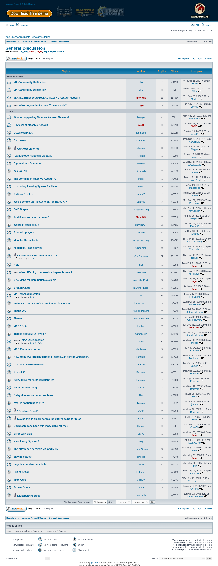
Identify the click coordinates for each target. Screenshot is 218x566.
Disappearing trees (28, 495)
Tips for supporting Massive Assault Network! (41, 117)
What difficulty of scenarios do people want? (45, 272)
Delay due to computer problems (33, 395)
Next (209, 58)
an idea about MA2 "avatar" (30, 333)
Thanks (18, 318)
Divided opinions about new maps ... (38, 255)
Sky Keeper (49, 51)
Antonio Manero (141, 311)
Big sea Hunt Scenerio (27, 163)
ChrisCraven (194, 481)
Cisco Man (140, 248)
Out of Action (21, 472)
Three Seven (141, 449)
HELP (17, 264)
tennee (194, 172)
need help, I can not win (28, 247)
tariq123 (194, 218)
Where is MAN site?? (26, 224)
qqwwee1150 (194, 164)
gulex (141, 179)
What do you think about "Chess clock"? (43, 105)
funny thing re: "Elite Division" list (34, 379)
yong (194, 157)
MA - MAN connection (27, 293)
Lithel (141, 387)
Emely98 (194, 226)
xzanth (141, 232)
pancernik (141, 495)
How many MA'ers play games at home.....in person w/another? (51, 356)
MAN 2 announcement (27, 349)
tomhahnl (141, 132)
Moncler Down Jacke (26, 240)
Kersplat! (19, 372)
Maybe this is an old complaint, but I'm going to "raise (49, 419)
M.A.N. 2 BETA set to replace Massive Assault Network (47, 97)
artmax (194, 83)
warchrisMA (141, 334)
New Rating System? (26, 441)
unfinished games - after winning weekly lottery (42, 303)
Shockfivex (194, 118)
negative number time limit (30, 464)
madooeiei (194, 187)
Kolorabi (141, 155)
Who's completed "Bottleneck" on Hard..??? (40, 201)
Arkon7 (141, 194)
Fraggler (141, 117)
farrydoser (194, 211)
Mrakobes (194, 358)
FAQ (196, 25)
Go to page (183, 58)
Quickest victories (28, 148)
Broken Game (22, 287)
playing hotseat (23, 456)
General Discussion (59, 42)
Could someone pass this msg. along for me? (41, 426)
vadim (60, 51)
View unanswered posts (17, 37)
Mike (141, 82)
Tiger (39, 51)
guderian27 (141, 225)
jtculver (194, 257)
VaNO (32, 51)
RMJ (194, 450)
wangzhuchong (141, 209)
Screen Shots (22, 487)
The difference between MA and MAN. (36, 449)
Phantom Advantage (26, 387)
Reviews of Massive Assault (31, 125)
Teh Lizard (194, 296)
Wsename (194, 203)
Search (208, 25)
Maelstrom (141, 272)
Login (11, 25)
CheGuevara (141, 256)
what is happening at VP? (29, 403)
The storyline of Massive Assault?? (35, 178)
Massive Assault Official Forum (20, 4)
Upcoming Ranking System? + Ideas (35, 186)
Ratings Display (23, 194)
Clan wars (20, 140)
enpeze (194, 343)
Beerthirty (141, 171)
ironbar (141, 326)
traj (141, 441)
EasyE (141, 433)
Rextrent (140, 357)
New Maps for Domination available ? (36, 280)
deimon (141, 148)
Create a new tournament (29, 364)
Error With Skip (23, 433)
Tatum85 (194, 234)
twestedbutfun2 (141, 318)
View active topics (41, 37)
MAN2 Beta (20, 326)
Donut (141, 410)
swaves (141, 163)
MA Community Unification (30, 82)
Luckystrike (194, 442)
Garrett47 (194, 134)
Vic (141, 295)
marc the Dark (140, 280)
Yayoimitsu (194, 141)
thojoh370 (194, 273)
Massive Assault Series (34, 42)
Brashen (194, 350)
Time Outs (20, 479)
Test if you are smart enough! (31, 217)
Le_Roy (24, 51)
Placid (141, 186)
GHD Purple (21, 209)
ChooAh (141, 426)
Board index (12, 42)
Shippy (194, 149)
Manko (194, 99)
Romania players (24, 232)
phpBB (94, 562)
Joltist (141, 464)
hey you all (20, 171)
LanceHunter (141, 303)
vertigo (194, 106)
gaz (141, 264)
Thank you (20, 310)
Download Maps (23, 132)
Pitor (141, 395)
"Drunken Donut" (27, 411)
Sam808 (141, 202)
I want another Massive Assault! (33, 155)
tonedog (141, 456)
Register (23, 25)
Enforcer (140, 140)
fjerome (141, 403)
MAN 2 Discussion (33, 340)
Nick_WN (141, 97)
